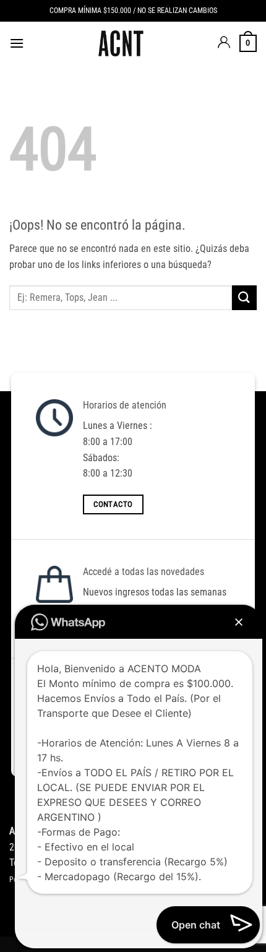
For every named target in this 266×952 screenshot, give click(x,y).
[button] (16, 43)
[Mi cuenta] (224, 43)
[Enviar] (244, 297)
